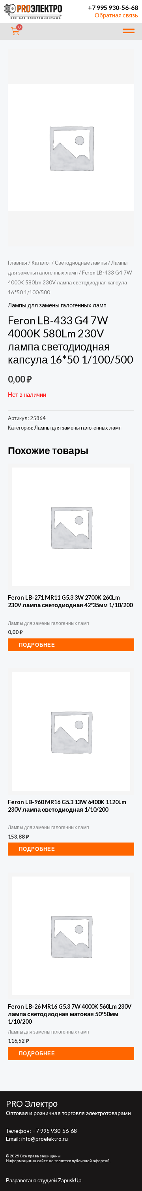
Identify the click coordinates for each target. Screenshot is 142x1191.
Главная (17, 262)
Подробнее (37, 645)
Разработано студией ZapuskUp (44, 1180)
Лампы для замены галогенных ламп (57, 305)
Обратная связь (116, 15)
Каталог (41, 262)
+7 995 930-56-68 (113, 7)
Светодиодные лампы (81, 262)
